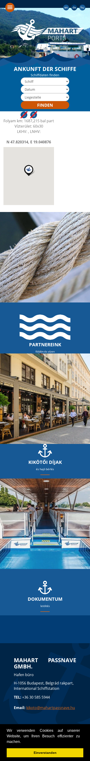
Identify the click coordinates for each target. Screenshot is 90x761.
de (74, 7)
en (66, 7)
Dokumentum (45, 599)
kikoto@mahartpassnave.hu (50, 707)
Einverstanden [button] (45, 753)
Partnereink (45, 344)
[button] (29, 170)
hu (82, 7)
